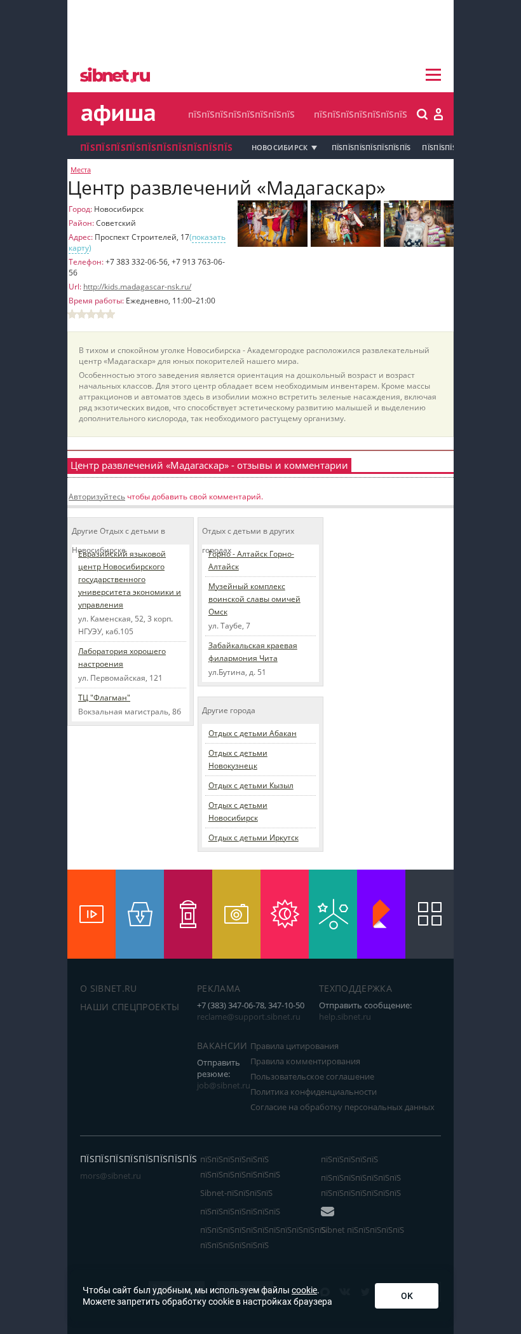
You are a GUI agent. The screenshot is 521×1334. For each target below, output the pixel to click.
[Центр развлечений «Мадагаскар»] (273, 244)
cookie (304, 1290)
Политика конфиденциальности (313, 1091)
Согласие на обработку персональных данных (342, 1107)
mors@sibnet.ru (110, 1175)
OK (407, 1296)
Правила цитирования (294, 1046)
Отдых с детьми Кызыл (251, 785)
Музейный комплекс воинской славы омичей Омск (254, 599)
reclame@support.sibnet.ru (249, 1016)
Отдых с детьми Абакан (252, 733)
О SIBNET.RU (108, 988)
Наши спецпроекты (130, 1007)
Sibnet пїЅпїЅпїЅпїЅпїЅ (362, 1229)
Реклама (218, 988)
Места (81, 169)
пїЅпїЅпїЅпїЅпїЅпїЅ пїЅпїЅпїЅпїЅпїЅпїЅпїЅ (240, 1166)
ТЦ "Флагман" (104, 697)
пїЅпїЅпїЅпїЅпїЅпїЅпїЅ (360, 114)
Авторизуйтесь (97, 496)
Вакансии (222, 1045)
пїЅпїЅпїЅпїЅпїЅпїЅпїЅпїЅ (241, 114)
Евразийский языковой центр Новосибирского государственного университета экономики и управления (129, 579)
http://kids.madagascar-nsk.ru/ (137, 286)
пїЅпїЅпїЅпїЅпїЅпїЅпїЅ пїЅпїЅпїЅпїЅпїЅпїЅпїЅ (361, 1185)
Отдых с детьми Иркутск (253, 837)
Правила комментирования (305, 1061)
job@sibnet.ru (223, 1085)
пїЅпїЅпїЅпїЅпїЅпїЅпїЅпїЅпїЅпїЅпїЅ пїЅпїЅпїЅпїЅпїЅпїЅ (263, 1237)
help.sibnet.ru (345, 1016)
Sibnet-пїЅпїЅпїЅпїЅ (236, 1193)
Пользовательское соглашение (312, 1076)
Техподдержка (355, 988)
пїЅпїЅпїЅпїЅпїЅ (349, 1159)
